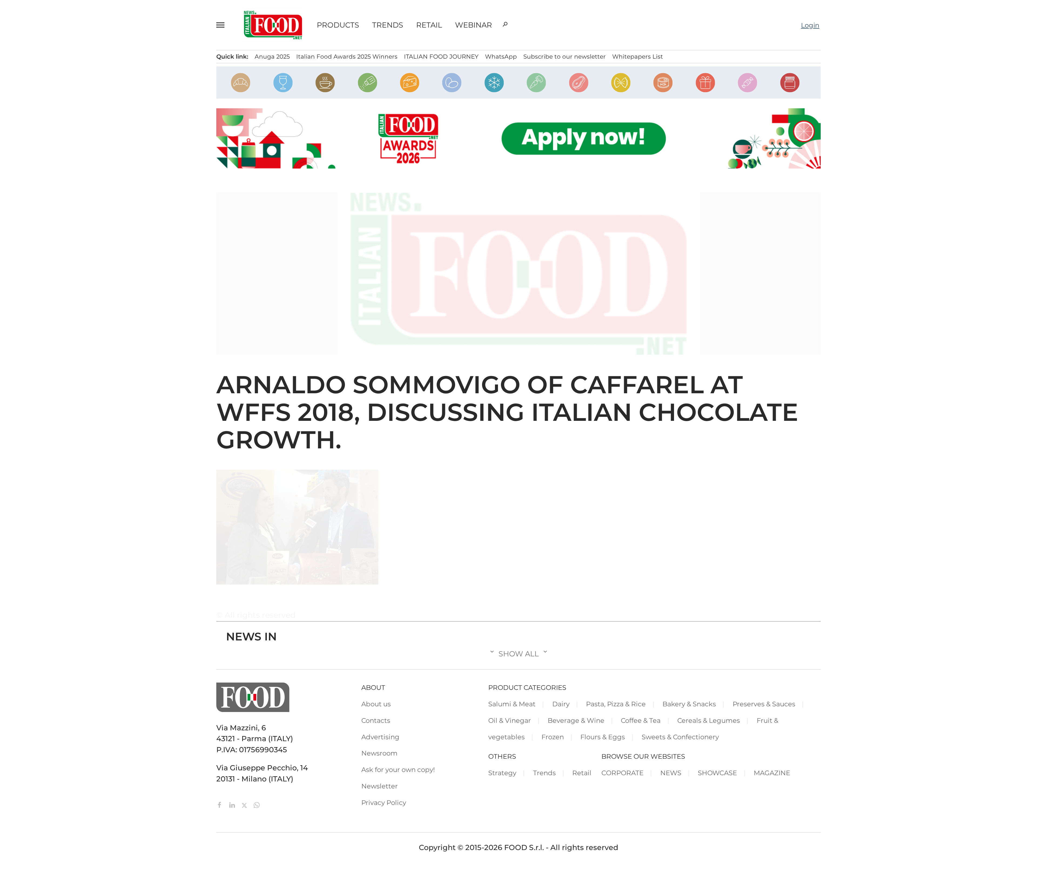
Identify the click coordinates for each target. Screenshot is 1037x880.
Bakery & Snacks (689, 704)
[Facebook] (220, 804)
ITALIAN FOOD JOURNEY (441, 56)
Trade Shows (69, 101)
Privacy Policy (67, 225)
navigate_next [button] (126, 73)
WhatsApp (501, 56)
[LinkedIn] (233, 804)
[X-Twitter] (245, 804)
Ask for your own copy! (398, 769)
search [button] (505, 24)
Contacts (59, 169)
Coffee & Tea (641, 720)
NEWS (670, 773)
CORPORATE (622, 773)
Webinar (473, 25)
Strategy (502, 773)
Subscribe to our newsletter (564, 56)
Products (338, 25)
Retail (429, 25)
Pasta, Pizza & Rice (616, 704)
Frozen (552, 737)
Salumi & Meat (512, 704)
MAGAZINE (772, 773)
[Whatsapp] (256, 804)
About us (376, 704)
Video (55, 115)
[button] (222, 24)
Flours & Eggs (602, 737)
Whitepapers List (637, 56)
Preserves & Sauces (764, 704)
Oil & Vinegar (509, 720)
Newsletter (62, 210)
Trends (387, 25)
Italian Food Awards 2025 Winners (347, 56)
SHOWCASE (717, 773)
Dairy (561, 704)
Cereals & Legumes (708, 720)
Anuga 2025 (272, 56)
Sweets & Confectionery (680, 737)
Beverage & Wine (576, 720)
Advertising (63, 183)
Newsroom (62, 197)
